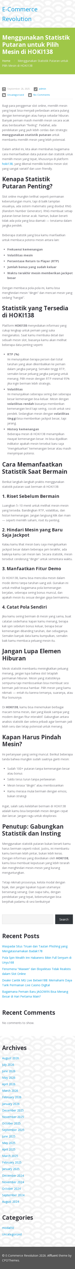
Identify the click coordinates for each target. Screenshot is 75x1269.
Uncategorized (15, 94)
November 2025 (13, 1117)
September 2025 (13, 1130)
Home (6, 61)
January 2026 (11, 1104)
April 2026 (8, 1084)
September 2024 (13, 1195)
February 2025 (11, 1162)
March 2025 (10, 1156)
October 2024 (11, 1189)
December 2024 (13, 1176)
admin (42, 88)
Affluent (52, 1255)
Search (64, 919)
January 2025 (11, 1169)
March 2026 (10, 1091)
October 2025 (11, 1123)
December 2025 (13, 1110)
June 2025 (8, 1136)
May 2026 (8, 1078)
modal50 (8, 1228)
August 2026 (10, 1058)
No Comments (41, 94)
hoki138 (7, 164)
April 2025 (8, 1149)
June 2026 (8, 1071)
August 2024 (10, 1202)
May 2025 (8, 1143)
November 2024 (13, 1182)
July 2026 (8, 1065)
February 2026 (11, 1097)
